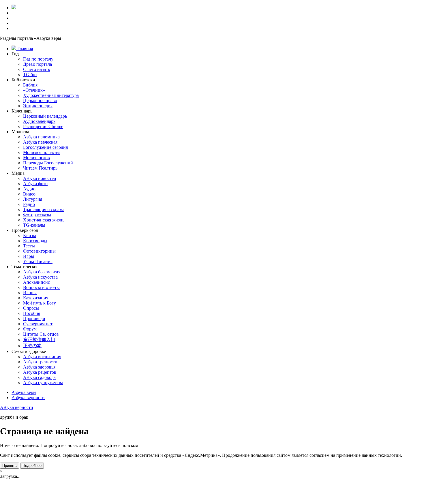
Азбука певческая (40, 142)
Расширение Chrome (43, 126)
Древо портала (37, 64)
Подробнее (32, 465)
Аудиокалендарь (39, 121)
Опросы (31, 308)
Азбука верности (16, 407)
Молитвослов (36, 157)
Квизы (29, 235)
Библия (30, 84)
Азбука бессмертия (41, 271)
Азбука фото (35, 183)
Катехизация (35, 297)
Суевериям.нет (37, 323)
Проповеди (34, 318)
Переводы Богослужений (48, 162)
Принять (9, 465)
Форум (30, 328)
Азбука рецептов (39, 372)
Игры (28, 256)
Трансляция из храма (43, 209)
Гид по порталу (38, 59)
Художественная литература (51, 95)
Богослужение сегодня (45, 147)
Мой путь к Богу (39, 302)
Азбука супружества (43, 382)
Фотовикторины (39, 251)
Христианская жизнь (43, 219)
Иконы (30, 292)
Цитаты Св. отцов (41, 334)
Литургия (32, 199)
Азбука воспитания (42, 356)
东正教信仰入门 (39, 339)
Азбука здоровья (39, 367)
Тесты (29, 245)
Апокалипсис (36, 282)
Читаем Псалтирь (40, 168)
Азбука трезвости (40, 361)
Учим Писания (37, 261)
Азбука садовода (39, 377)
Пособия (31, 313)
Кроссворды (35, 240)
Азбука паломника (41, 136)
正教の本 (32, 345)
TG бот (30, 74)
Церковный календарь (45, 116)
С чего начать (36, 69)
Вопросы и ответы (41, 287)
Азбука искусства (40, 277)
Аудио (29, 188)
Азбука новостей (39, 178)
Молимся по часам (41, 152)
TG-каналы (34, 225)
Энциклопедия (37, 105)
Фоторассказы (37, 214)
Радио (29, 204)
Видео (29, 193)
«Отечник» (34, 90)
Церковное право (40, 100)
